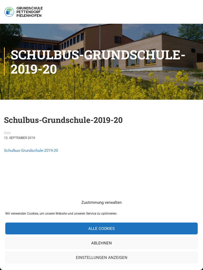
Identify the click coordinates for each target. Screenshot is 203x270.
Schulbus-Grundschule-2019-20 (31, 150)
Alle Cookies (101, 228)
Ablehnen (101, 243)
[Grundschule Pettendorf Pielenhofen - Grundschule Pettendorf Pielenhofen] (24, 14)
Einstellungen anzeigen (101, 257)
